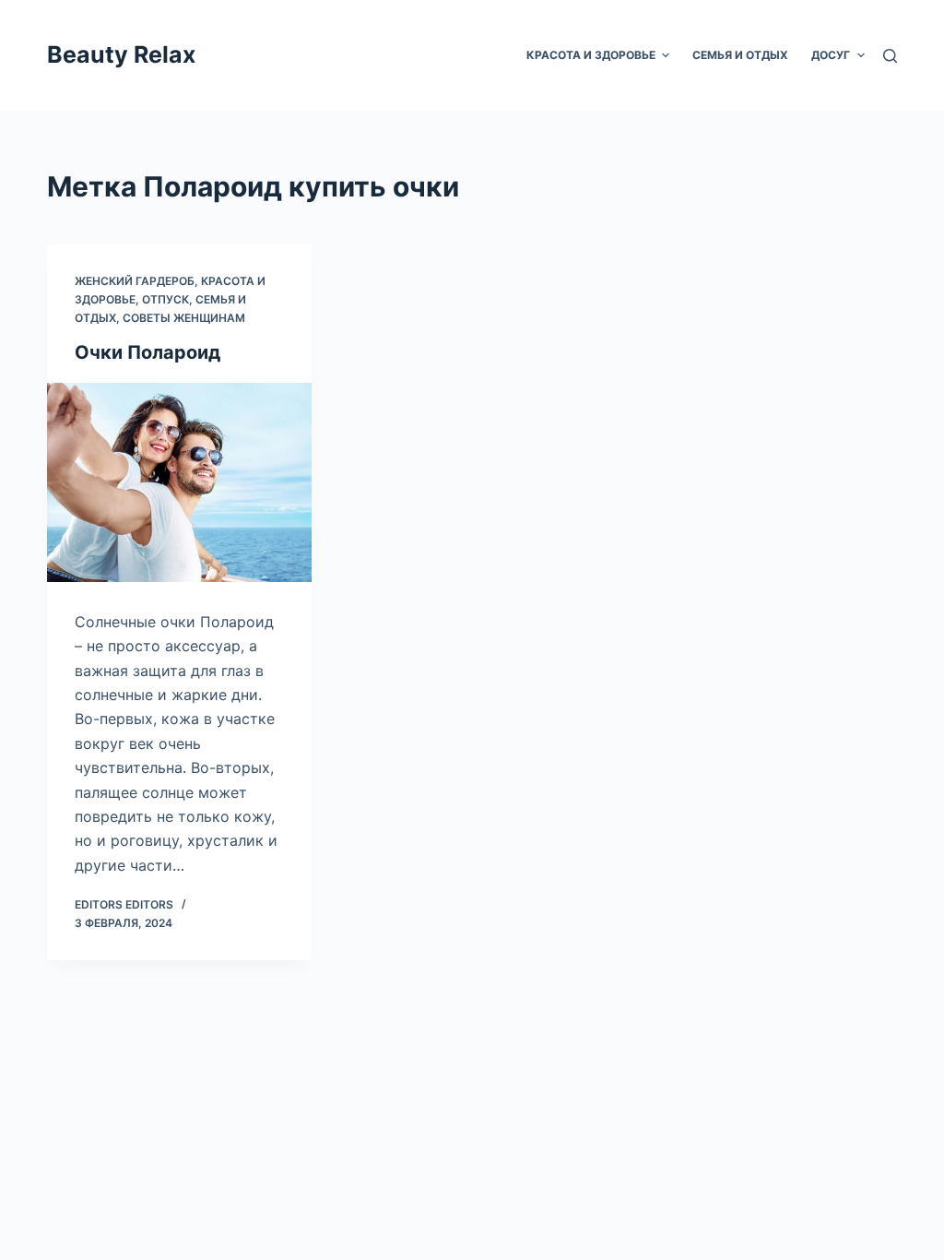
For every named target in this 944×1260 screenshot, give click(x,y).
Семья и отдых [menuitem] (740, 55)
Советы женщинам (184, 318)
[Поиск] (890, 56)
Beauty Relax (121, 54)
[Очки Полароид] (179, 482)
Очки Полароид (147, 352)
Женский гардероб (135, 281)
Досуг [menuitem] (830, 55)
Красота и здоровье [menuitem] (590, 55)
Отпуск (165, 299)
